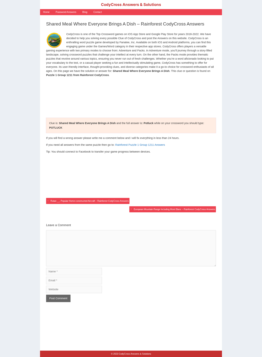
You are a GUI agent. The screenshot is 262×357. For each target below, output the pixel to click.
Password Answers (66, 12)
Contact (97, 12)
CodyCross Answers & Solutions (131, 4)
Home (46, 12)
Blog (84, 12)
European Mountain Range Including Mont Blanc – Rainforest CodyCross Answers (174, 209)
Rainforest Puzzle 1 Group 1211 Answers (140, 144)
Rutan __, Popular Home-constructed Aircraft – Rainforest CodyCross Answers (89, 201)
